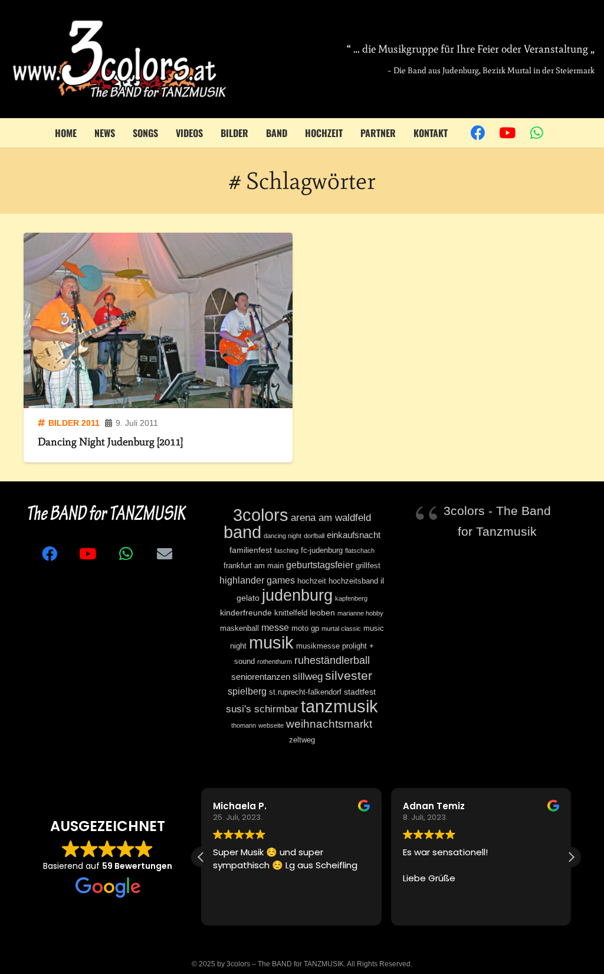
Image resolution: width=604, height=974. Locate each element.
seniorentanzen (260, 677)
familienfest (250, 550)
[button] (571, 857)
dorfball (314, 535)
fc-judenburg (322, 550)
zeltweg (302, 740)
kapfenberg (351, 598)
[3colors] (119, 59)
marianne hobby (360, 613)
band (242, 532)
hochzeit (311, 581)
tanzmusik (339, 706)
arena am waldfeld (331, 517)
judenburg (297, 595)
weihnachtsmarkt (329, 723)
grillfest (368, 566)
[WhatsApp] (537, 133)
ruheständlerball (332, 660)
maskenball (239, 628)
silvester (348, 676)
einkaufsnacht (353, 535)
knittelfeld (290, 613)
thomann (243, 725)
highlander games (257, 580)
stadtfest (360, 691)
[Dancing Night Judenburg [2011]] (158, 320)
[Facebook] (478, 133)
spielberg (247, 691)
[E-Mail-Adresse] (164, 554)
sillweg (308, 676)
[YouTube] (507, 133)
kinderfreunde (246, 612)
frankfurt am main (254, 566)
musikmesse (318, 646)
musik (271, 642)
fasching (286, 550)
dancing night (282, 535)
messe (275, 627)
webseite (271, 725)
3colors (260, 515)
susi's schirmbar (262, 709)
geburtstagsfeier (319, 564)
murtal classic (341, 628)
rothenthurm (274, 661)
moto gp (305, 628)
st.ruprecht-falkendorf (305, 692)
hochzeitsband (353, 581)
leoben (322, 612)
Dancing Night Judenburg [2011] (110, 441)
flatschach (360, 550)
